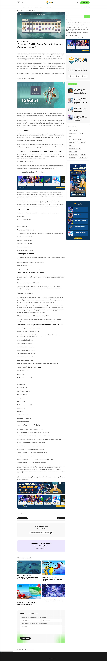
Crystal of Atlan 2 (81, 142)
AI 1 (70, 130)
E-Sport (30, 7)
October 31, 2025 (53, 577)
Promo (24, 7)
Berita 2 (81, 133)
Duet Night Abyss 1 (73, 151)
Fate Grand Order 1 (82, 157)
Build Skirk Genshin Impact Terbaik (52, 601)
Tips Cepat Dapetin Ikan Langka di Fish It (52, 579)
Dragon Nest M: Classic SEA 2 (75, 148)
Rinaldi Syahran (20, 41)
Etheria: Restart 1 (72, 157)
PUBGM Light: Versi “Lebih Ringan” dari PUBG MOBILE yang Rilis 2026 (77, 30)
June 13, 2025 (28, 575)
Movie (41, 7)
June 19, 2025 (28, 41)
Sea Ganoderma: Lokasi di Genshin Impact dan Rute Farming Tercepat (27, 578)
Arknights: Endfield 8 (73, 133)
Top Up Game (85, 2)
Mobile (36, 7)
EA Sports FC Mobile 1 (73, 154)
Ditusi (51, 476)
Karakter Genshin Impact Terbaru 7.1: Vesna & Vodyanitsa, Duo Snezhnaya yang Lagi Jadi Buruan (76, 26)
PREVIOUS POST (23, 518)
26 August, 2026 (77, 87)
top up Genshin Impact (25, 476)
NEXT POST (61, 518)
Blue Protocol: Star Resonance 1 (75, 139)
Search (68, 13)
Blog (22, 10)
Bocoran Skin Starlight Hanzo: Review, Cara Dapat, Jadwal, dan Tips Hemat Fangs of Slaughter (76, 36)
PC (20, 562)
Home (19, 7)
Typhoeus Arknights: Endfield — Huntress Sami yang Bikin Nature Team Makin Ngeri (77, 33)
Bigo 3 (70, 136)
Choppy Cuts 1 (72, 142)
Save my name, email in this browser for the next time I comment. (34, 623)
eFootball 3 (83, 154)
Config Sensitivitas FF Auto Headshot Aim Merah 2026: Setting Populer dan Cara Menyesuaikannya (77, 23)
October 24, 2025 (53, 599)
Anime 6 (75, 130)
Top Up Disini (48, 7)
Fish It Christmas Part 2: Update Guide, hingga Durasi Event (27, 603)
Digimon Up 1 (71, 145)
